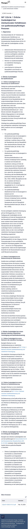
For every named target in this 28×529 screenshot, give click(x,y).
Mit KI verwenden (7, 13)
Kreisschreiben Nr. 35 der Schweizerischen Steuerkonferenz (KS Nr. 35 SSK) (14, 441)
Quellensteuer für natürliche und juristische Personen (13, 6)
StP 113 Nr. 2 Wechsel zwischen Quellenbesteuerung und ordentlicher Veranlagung (13, 349)
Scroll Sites (3, 525)
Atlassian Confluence (12, 525)
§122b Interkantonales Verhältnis (11, 8)
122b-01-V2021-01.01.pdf (9, 504)
